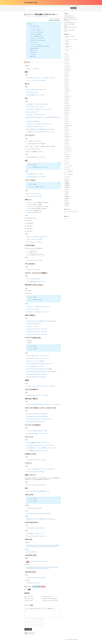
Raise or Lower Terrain (31, 202)
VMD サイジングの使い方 (69, 29)
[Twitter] (51, 20)
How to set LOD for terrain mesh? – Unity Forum (35, 536)
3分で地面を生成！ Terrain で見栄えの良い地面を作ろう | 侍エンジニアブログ (40, 131)
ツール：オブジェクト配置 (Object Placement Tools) (39, 46)
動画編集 (67, 183)
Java (66, 94)
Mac (66, 101)
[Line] (53, 20)
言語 (66, 202)
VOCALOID (67, 139)
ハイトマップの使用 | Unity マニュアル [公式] (34, 366)
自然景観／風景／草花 (34, 48)
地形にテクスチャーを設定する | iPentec (33, 193)
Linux (66, 98)
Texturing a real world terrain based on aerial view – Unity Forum (38, 419)
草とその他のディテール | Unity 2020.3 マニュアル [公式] (36, 311)
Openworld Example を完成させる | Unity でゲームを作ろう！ (37, 433)
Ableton (67, 57)
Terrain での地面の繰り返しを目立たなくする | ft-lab (35, 281)
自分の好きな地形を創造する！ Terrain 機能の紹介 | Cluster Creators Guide (40, 129)
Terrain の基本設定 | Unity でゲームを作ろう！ (34, 174)
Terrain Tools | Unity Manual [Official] (33, 508)
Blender (67, 70)
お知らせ (67, 156)
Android (67, 65)
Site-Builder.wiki (30, 2)
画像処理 (67, 196)
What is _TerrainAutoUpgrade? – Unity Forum (35, 484)
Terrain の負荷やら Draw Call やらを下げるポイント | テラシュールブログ (39, 445)
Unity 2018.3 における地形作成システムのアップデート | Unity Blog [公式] (40, 469)
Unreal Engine (68, 136)
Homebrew (67, 90)
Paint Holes (29, 204)
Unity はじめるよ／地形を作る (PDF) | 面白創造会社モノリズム (37, 491)
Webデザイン (68, 147)
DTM (66, 76)
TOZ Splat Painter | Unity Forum (32, 582)
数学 (66, 191)
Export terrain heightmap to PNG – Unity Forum (35, 376)
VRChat (67, 143)
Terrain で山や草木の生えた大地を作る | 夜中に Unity (36, 89)
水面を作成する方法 (68, 17)
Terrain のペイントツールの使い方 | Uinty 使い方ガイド (36, 236)
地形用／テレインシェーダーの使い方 (37, 38)
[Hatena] (54, 20)
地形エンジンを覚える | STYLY (31, 112)
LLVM (66, 99)
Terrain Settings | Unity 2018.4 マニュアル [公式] (35, 176)
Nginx (66, 112)
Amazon (67, 63)
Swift (66, 132)
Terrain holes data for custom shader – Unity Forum (36, 334)
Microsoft (67, 107)
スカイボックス (33, 54)
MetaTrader (67, 105)
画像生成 (67, 198)
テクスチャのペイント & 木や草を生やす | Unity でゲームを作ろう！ (38, 306)
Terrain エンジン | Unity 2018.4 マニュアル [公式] (35, 80)
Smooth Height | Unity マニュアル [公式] (34, 260)
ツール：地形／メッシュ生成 (35, 30)
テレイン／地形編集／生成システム (36, 36)
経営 (66, 200)
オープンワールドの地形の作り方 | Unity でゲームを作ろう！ (37, 430)
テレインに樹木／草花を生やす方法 (36, 299)
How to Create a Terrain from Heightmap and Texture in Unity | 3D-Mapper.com (41, 371)
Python (67, 121)
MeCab (67, 103)
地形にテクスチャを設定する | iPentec (33, 278)
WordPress (67, 150)
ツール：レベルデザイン (34, 42)
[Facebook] (50, 20)
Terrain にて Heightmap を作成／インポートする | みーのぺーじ (38, 355)
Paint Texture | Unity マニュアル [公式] (33, 241)
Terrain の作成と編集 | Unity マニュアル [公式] (35, 94)
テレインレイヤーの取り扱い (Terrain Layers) (37, 186)
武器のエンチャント (69, 36)
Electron (67, 79)
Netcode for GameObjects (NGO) (50, 600)
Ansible (67, 67)
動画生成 (67, 181)
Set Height (29, 208)
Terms (30, 633)
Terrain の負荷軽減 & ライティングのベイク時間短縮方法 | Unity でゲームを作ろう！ (41, 447)
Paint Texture (30, 206)
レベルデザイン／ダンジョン (35, 44)
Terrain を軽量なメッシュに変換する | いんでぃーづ (35, 533)
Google (67, 87)
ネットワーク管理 (68, 174)
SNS (66, 127)
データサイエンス (68, 172)
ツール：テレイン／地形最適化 (35, 34)
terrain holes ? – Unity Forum (32, 326)
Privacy (28, 633)
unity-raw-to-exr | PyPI (30, 551)
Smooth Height (30, 210)
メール (42, 622)
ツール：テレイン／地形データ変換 (36, 32)
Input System (29, 600)
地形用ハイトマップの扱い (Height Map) (37, 40)
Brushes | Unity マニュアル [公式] (32, 269)
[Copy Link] (59, 20)
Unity (29, 16)
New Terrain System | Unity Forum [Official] (34, 471)
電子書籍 (67, 203)
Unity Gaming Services (30, 596)
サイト (42, 626)
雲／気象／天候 (33, 52)
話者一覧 (67, 15)
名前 (42, 619)
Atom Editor (67, 68)
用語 (67, 43)
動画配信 (67, 185)
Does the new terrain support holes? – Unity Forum (36, 329)
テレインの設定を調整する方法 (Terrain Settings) (38, 167)
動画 (66, 180)
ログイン (66, 218)
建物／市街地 (32, 56)
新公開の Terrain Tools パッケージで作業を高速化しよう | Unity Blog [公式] (40, 519)
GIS (66, 83)
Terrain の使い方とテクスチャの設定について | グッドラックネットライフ (39, 109)
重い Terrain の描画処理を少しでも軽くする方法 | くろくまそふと (37, 442)
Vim (66, 138)
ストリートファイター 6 (69, 49)
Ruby (66, 123)
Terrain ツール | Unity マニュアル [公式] (33, 239)
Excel (66, 81)
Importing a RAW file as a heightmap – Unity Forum (36, 374)
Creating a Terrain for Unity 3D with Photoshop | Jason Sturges (38, 368)
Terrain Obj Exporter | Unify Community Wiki (35, 528)
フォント (67, 176)
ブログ (67, 178)
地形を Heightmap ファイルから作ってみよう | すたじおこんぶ (37, 358)
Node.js (67, 114)
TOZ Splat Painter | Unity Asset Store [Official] (35, 577)
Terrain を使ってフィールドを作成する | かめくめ (35, 114)
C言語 (66, 74)
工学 (66, 189)
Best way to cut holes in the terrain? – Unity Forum (36, 331)
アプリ (67, 161)
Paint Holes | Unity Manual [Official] (33, 323)
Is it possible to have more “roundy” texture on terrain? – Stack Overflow (40, 386)
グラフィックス (68, 165)
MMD (66, 108)
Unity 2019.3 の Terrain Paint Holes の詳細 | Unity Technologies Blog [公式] (40, 321)
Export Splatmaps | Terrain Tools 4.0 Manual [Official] (36, 416)
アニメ (67, 160)
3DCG (66, 56)
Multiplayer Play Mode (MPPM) (50, 598)
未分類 (67, 192)
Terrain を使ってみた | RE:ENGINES (32, 121)
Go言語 (67, 88)
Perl (66, 118)
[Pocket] (56, 20)
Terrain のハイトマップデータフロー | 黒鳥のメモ (35, 361)
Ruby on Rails (68, 125)
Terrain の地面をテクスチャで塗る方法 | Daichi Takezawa (36, 104)
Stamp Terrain (30, 212)
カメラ (67, 163)
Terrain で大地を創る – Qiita (31, 92)
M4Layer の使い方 (68, 22)
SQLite (67, 130)
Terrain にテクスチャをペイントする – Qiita (34, 106)
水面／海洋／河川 (33, 50)
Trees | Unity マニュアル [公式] (32, 309)
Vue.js (66, 145)
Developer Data (47, 596)
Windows (67, 149)
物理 (66, 194)
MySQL (67, 110)
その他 (67, 158)
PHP (66, 119)
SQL (66, 129)
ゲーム (67, 167)
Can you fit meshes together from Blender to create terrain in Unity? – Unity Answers (42, 404)
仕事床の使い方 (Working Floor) (70, 27)
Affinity (67, 59)
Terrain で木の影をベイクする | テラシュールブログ (35, 459)
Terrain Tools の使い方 (34, 26)
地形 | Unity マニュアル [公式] (31, 68)
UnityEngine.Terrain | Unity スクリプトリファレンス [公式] (36, 395)
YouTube (67, 154)
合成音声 (67, 187)
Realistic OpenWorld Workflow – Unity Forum (35, 421)
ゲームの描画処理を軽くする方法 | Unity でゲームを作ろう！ (37, 450)
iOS (66, 92)
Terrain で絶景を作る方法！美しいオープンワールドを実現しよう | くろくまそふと (40, 77)
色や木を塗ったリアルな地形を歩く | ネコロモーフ (35, 126)
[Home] (27, 16)
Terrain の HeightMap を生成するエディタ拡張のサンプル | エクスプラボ (39, 363)
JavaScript (67, 96)
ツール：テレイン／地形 (34, 28)
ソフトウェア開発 (68, 171)
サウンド (67, 169)
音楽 (66, 205)
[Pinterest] (57, 20)
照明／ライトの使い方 (69, 24)
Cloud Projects (29, 598)
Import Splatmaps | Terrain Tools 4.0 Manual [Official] (36, 413)
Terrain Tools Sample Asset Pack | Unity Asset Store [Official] (38, 513)
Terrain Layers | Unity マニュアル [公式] (33, 196)
